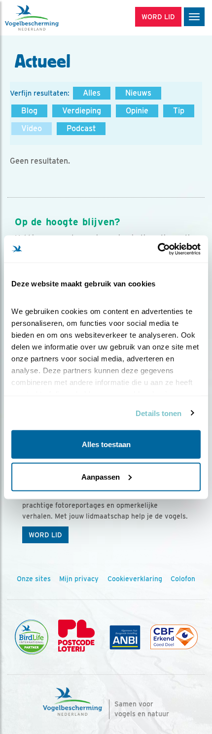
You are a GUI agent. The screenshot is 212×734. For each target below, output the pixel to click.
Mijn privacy (79, 579)
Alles (92, 93)
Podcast (81, 128)
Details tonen (158, 413)
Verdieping (81, 110)
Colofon (183, 579)
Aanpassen (100, 476)
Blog (29, 110)
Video (31, 128)
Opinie (137, 110)
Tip (178, 110)
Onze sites (34, 579)
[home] (49, 18)
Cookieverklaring (134, 579)
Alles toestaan (106, 444)
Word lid (45, 535)
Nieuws (138, 93)
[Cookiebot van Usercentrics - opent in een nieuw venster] (157, 249)
